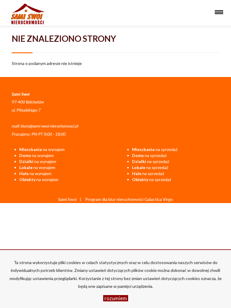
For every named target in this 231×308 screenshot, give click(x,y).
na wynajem (42, 149)
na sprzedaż (154, 149)
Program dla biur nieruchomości (114, 199)
